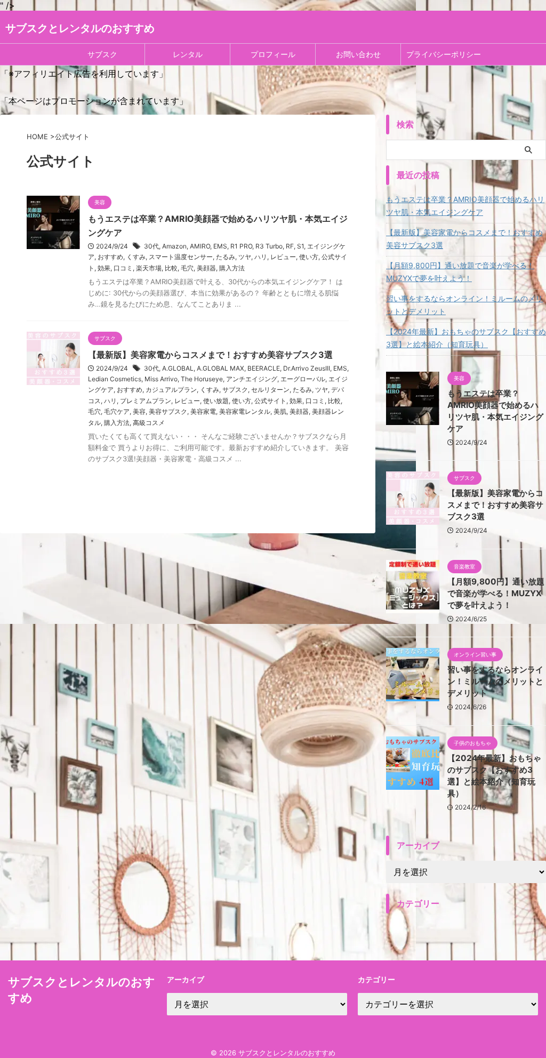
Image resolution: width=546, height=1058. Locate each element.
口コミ (123, 268)
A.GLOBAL (178, 368)
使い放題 (216, 401)
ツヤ (244, 257)
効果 (104, 268)
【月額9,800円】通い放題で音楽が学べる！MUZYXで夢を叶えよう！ (460, 272)
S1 (300, 246)
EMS (220, 246)
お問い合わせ (358, 54)
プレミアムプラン (145, 401)
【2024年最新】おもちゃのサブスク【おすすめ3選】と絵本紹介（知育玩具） (466, 338)
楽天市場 (149, 268)
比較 (171, 268)
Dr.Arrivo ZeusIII (306, 368)
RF (290, 246)
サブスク (102, 54)
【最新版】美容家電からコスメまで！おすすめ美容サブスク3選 (210, 354)
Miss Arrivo (161, 379)
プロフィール (273, 54)
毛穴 (187, 268)
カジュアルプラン (171, 390)
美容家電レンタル (244, 411)
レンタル (188, 54)
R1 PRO (241, 246)
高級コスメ (149, 423)
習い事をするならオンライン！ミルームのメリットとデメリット (464, 305)
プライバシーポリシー (443, 54)
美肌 (280, 411)
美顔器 (206, 268)
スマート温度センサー (181, 257)
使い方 (308, 257)
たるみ (225, 257)
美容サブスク (168, 411)
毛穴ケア (117, 411)
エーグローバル (302, 379)
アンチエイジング (251, 379)
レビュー (283, 257)
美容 (139, 411)
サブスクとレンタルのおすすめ (80, 28)
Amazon (174, 246)
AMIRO (200, 246)
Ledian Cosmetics (114, 379)
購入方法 (232, 268)
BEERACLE (263, 368)
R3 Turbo (269, 246)
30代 (151, 246)
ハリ (260, 257)
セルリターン (270, 390)
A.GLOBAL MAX (220, 368)
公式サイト (270, 401)
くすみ (136, 257)
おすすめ (110, 257)
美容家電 (203, 411)
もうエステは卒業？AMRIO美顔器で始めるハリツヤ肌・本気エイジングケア (465, 206)
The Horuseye (202, 379)
